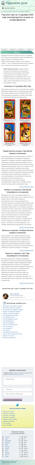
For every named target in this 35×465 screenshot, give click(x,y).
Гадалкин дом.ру (8, 462)
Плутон (7, 454)
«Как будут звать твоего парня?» (12, 306)
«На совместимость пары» (10, 315)
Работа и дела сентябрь (10, 419)
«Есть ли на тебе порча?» (10, 324)
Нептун (7, 452)
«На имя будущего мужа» (10, 319)
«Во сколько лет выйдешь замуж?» (13, 309)
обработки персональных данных (15, 374)
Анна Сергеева (14, 294)
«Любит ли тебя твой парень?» (12, 311)
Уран (6, 450)
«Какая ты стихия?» (8, 336)
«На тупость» (6, 330)
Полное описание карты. (27, 187)
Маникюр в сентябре (9, 417)
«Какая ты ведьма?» (9, 323)
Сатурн (7, 448)
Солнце (7, 437)
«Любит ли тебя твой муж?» (11, 313)
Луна (6, 439)
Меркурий (8, 441)
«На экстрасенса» (8, 326)
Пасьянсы (15, 11)
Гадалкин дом (16, 3)
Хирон (7, 456)
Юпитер (7, 446)
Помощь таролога (24, 11)
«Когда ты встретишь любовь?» (12, 308)
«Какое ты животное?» (9, 337)
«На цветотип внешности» (10, 332)
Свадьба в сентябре (8, 421)
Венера (7, 443)
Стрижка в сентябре (9, 415)
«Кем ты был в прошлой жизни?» (13, 334)
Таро (9, 11)
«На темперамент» (8, 321)
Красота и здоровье (9, 413)
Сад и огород (6, 423)
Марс (6, 445)
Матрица (4, 11)
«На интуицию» (7, 328)
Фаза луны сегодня (8, 411)
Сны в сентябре (7, 425)
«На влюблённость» (9, 317)
